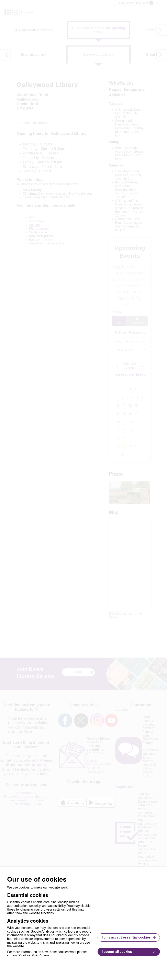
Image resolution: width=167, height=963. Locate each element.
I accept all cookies (117, 951)
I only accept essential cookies (126, 937)
